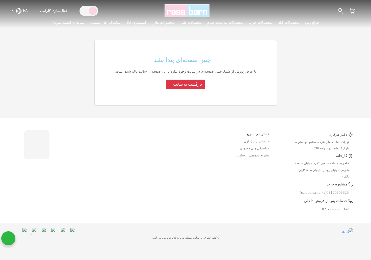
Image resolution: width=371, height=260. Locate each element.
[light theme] (93, 11)
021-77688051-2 (335, 209)
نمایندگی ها (112, 22)
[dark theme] (85, 11)
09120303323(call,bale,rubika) (324, 192)
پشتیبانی (95, 22)
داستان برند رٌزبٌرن (256, 141)
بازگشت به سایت (187, 84)
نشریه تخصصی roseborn (252, 155)
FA (25, 10)
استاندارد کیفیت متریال (69, 22)
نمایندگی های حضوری (254, 148)
